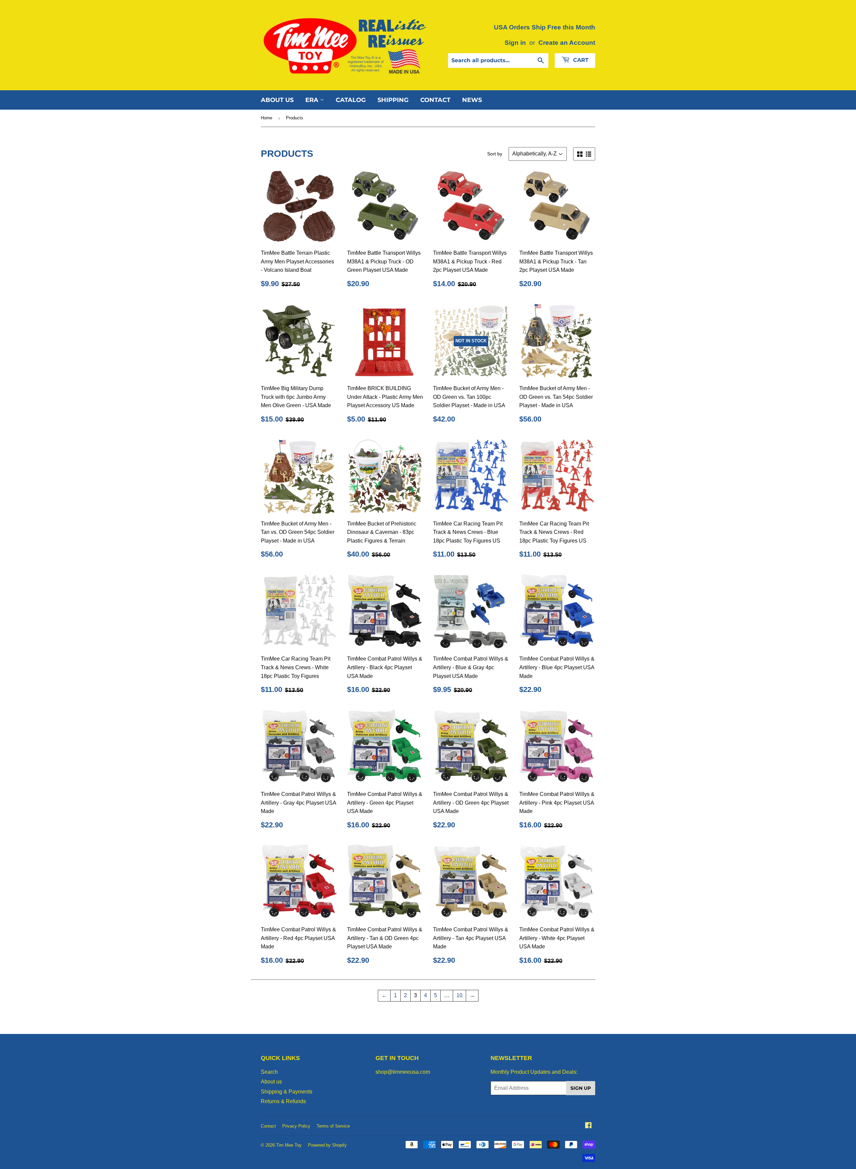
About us (277, 100)
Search (269, 1072)
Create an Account (566, 42)
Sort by (494, 153)
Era (312, 100)
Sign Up (580, 1088)
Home (266, 117)
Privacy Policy (296, 1126)
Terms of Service (333, 1126)
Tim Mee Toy (289, 1145)
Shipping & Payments (286, 1091)
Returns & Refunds (283, 1101)
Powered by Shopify (327, 1145)
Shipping (393, 100)
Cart (579, 60)
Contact (435, 100)
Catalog (351, 100)
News (472, 100)
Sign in (515, 42)
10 (459, 995)
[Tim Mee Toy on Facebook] (588, 1126)
